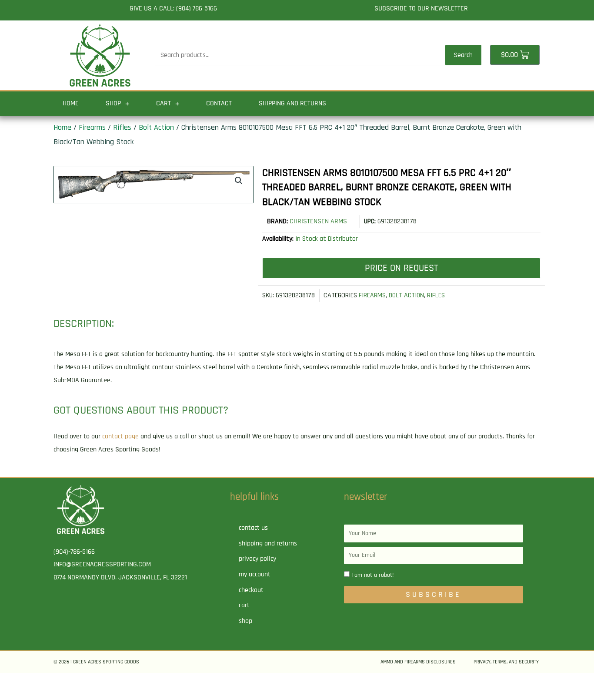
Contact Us (253, 527)
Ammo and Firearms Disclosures (418, 662)
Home (71, 103)
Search (463, 55)
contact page (120, 436)
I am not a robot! (372, 575)
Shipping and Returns (292, 103)
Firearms (92, 127)
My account (254, 574)
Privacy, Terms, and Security (506, 662)
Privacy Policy (257, 558)
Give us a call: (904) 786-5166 (173, 8)
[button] (239, 180)
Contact (219, 103)
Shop (113, 103)
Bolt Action (156, 127)
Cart (163, 103)
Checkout (251, 590)
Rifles (122, 127)
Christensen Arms (318, 221)
